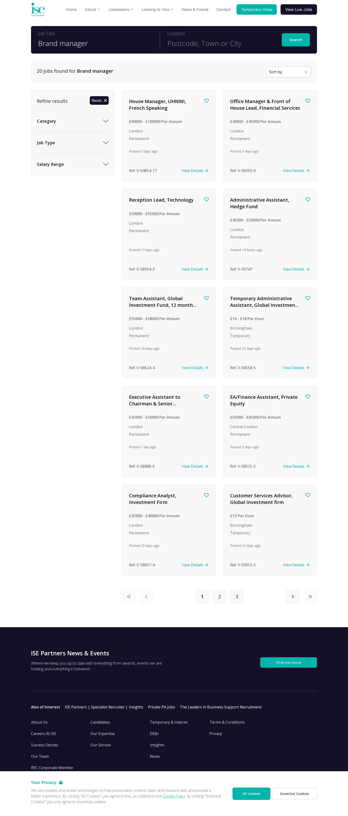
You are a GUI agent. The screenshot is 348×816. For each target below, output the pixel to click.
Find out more (288, 662)
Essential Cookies (294, 793)
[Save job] (206, 101)
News (155, 756)
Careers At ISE (43, 733)
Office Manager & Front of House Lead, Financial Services (265, 104)
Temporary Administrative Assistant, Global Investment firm (263, 305)
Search (296, 39)
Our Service (100, 745)
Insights (157, 745)
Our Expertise (102, 733)
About (90, 9)
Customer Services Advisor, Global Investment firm (261, 498)
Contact (224, 9)
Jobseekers (118, 9)
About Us (39, 722)
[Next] (293, 596)
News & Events (195, 9)
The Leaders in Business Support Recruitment (221, 707)
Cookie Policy (174, 796)
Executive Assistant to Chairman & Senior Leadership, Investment (156, 403)
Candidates (100, 722)
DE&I (154, 733)
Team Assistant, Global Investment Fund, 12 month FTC (161, 305)
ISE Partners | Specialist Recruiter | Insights (104, 707)
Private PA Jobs (161, 707)
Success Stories (44, 745)
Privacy (216, 733)
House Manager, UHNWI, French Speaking (157, 104)
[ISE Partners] (39, 9)
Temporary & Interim (168, 722)
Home (71, 9)
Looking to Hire (155, 9)
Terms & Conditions (227, 722)
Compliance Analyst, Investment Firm (152, 498)
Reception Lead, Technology (161, 200)
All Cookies (251, 793)
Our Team (40, 756)
